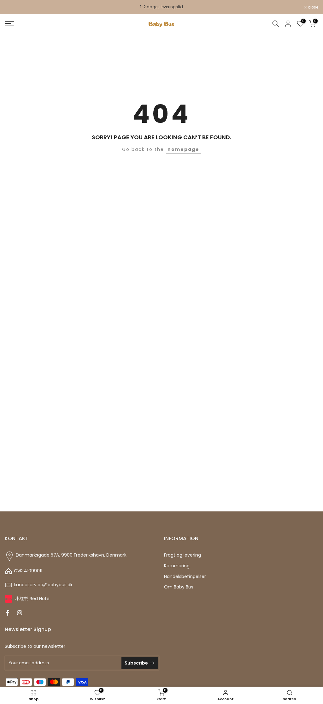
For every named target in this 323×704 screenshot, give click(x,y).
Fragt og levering (182, 555)
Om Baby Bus (178, 587)
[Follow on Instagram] (19, 613)
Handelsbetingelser (185, 577)
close (13, 7)
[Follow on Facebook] (7, 613)
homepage (183, 149)
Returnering (177, 566)
